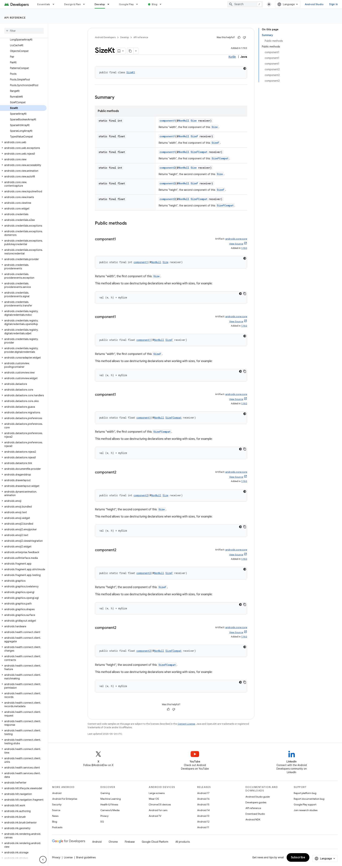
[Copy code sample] (245, 293)
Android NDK (252, 819)
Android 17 (203, 793)
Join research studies (305, 810)
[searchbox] (24, 31)
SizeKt (130, 72)
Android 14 (203, 810)
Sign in (333, 4)
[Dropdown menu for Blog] (162, 4)
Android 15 (203, 804)
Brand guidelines (86, 857)
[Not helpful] (244, 37)
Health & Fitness (109, 804)
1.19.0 (244, 248)
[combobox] (245, 4)
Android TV (155, 816)
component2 (167, 167)
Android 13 (203, 816)
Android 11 (203, 827)
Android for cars (158, 810)
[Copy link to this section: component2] (119, 472)
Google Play (126, 4)
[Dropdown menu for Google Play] (138, 4)
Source (56, 810)
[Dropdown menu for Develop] (110, 4)
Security (56, 804)
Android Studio (314, 4)
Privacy (104, 816)
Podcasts (57, 827)
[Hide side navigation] (42, 859)
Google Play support (305, 804)
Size (194, 120)
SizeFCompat (199, 152)
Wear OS (154, 798)
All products (182, 841)
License (68, 857)
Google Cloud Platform (155, 841)
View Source (236, 243)
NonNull (183, 120)
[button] (23, 142)
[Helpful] (239, 37)
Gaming (105, 793)
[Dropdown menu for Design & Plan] (85, 4)
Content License (186, 723)
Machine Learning (110, 798)
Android (56, 793)
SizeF (194, 136)
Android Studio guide (257, 796)
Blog (154, 4)
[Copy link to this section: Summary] (117, 98)
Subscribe (298, 857)
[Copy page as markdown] (130, 51)
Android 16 (203, 798)
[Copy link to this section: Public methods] (130, 223)
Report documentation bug (309, 798)
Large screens (157, 793)
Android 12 (203, 821)
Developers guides (255, 802)
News (55, 816)
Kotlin (232, 57)
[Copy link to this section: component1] (119, 239)
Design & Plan (72, 4)
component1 (167, 120)
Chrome (113, 841)
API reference (15, 17)
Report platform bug (305, 793)
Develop (100, 4)
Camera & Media (110, 810)
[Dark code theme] (245, 68)
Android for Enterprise (64, 798)
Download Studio (255, 813)
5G (102, 821)
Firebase (130, 841)
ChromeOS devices (160, 804)
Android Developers (105, 37)
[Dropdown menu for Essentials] (55, 4)
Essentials (43, 4)
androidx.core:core (236, 238)
